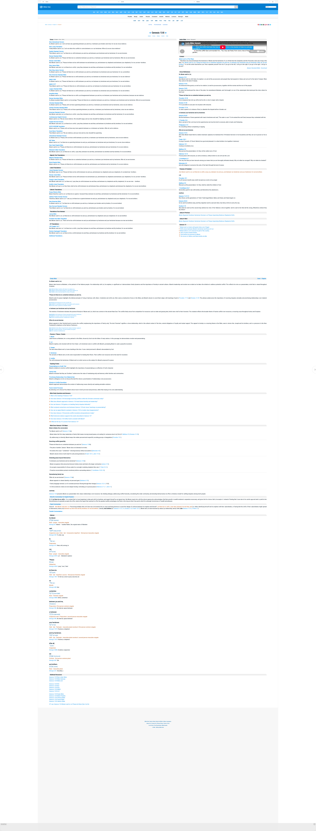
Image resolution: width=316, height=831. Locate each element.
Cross (153, 36)
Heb (167, 36)
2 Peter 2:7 (195, 508)
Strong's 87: (52, 524)
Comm (163, 36)
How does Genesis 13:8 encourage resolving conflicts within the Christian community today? (77, 398)
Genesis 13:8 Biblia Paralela (57, 696)
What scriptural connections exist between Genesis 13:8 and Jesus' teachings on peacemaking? (78, 407)
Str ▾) (63, 39)
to (192, 62)
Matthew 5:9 (182, 149)
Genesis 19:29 (183, 88)
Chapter (264, 278)
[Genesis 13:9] (314, 373)
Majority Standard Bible (56, 157)
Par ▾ (60, 39)
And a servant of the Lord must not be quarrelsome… (63, 315)
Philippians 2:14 (183, 125)
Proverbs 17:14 (183, 107)
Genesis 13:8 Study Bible (56, 694)
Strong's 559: (53, 535)
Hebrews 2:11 (101, 487)
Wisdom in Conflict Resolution (57, 382)
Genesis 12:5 (182, 77)
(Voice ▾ (188, 39)
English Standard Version (56, 51)
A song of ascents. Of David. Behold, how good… (62, 329)
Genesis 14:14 (183, 133)
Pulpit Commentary (55, 504)
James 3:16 (105, 464)
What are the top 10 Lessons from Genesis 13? (65, 421)
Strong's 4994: (53, 566)
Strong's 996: (53, 608)
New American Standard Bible (57, 75)
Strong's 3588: (53, 650)
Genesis (50, 24)
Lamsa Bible (52, 214)
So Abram (186, 62)
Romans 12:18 (183, 103)
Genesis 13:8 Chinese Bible (57, 697)
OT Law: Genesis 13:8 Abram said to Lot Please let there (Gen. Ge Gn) (69, 704)
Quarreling (216, 215)
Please (210, 215)
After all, (259, 62)
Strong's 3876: (53, 556)
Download (264, 68)
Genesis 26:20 (183, 115)
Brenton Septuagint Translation (58, 231)
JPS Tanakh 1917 (54, 226)
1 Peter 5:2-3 (103, 467)
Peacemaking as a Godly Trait (57, 366)
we (264, 62)
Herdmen (191, 215)
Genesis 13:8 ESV (54, 687)
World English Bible (54, 162)
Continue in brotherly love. (57, 330)
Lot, (195, 62)
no (209, 62)
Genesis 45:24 (183, 201)
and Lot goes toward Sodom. (189, 232)
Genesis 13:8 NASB (54, 689)
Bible (46, 24)
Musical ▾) (193, 39)
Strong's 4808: (53, 597)
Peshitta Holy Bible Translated (58, 218)
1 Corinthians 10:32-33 (97, 470)
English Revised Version (56, 122)
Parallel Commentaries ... (56, 511)
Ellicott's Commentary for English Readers (62, 497)
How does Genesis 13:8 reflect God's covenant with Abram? (68, 419)
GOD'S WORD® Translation (57, 126)
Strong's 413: (53, 545)
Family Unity (52, 371)
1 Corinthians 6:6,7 (184, 188)
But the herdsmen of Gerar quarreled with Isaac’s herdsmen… (65, 314)
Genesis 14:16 (183, 84)
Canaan (53, 347)
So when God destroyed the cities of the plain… (62, 292)
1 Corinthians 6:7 (183, 158)
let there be (204, 62)
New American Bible (55, 201)
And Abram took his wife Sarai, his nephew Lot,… (62, 289)
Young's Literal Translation (56, 179)
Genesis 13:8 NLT (54, 686)
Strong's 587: (53, 660)
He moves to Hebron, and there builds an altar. (194, 236)
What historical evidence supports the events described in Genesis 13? (71, 416)
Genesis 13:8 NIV (54, 684)
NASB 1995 (52, 79)
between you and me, (223, 62)
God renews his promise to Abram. (190, 234)
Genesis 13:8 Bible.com (56, 681)
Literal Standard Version (56, 170)
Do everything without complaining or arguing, (61, 317)
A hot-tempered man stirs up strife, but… (60, 302)
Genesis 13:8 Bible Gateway (57, 679)
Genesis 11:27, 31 (119, 508)
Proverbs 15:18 (183, 98)
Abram (181, 215)
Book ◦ (259, 278)
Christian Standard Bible (56, 103)
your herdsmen (241, 62)
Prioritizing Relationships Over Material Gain (62, 377)
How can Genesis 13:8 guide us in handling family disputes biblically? (70, 404)
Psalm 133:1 (182, 139)
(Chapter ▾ (56, 39)
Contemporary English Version (58, 117)
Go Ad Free (3, 824)
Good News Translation (56, 131)
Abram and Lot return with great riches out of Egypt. (195, 227)
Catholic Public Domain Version (58, 197)
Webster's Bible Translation (57, 150)
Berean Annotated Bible (56, 98)
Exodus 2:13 (182, 206)
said (190, 62)
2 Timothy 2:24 (183, 120)
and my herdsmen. (251, 62)
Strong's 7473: (53, 629)
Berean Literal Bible (54, 61)
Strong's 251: (53, 671)
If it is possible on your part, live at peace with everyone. (64, 304)
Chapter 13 (55, 24)
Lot (207, 215)
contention (213, 62)
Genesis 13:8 (67, 431)
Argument (185, 215)
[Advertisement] (158, 266)
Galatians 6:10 (84, 480)
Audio (149, 36)
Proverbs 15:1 (183, 178)
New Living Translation (55, 46)
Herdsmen (197, 215)
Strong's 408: (53, 587)
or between (233, 62)
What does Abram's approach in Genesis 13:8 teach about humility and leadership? (74, 401)
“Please (198, 62)
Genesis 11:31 (187, 508)
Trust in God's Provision (56, 388)
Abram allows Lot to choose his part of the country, (194, 231)
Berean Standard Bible (55, 56)
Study (158, 36)
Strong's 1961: (53, 577)
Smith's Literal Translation (56, 184)
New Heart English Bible (56, 145)
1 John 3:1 (108, 487)
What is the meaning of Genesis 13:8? (61, 396)
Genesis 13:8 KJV (54, 691)
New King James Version (56, 70)
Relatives (221, 215)
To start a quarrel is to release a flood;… (60, 305)
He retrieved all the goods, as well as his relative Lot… (64, 290)
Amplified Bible (53, 93)
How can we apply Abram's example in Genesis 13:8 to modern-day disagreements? (75, 410)
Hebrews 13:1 (183, 144)
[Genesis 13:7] (2, 373)
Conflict (53, 358)
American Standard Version (57, 112)
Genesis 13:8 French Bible (56, 699)
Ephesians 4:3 (183, 163)
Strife (232, 215)
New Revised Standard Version (58, 206)
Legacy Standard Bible (55, 89)
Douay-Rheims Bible (55, 192)
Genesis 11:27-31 (184, 196)
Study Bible (53, 278)
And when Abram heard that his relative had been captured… (65, 328)
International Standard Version (57, 136)
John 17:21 (96, 454)
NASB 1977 (52, 84)
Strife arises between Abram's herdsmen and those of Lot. (197, 229)
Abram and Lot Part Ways (186, 59)
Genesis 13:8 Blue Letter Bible (58, 677)
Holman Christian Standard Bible (58, 107)
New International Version (56, 42)
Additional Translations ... (56, 236)
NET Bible (52, 140)
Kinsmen (203, 215)
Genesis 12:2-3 (101, 483)
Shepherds (228, 215)
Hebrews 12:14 (183, 154)
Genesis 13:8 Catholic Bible (57, 701)
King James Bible (54, 65)
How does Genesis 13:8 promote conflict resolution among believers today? (72, 413)
